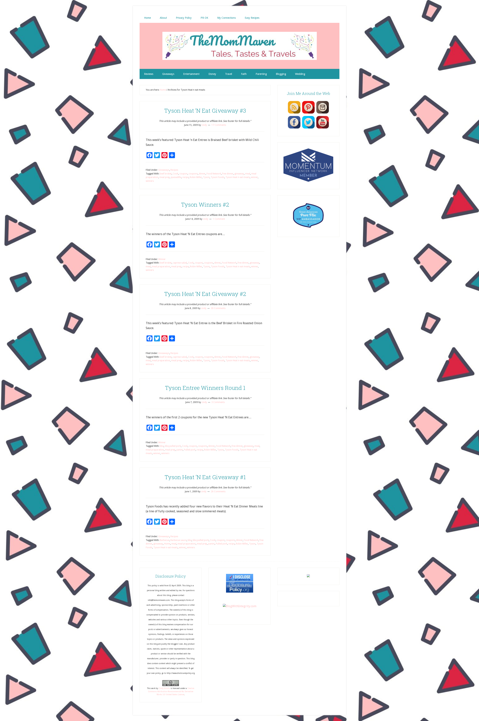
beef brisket (166, 173)
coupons (193, 173)
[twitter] (308, 128)
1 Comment (219, 219)
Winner (162, 259)
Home (167, 543)
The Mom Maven (239, 46)
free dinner (227, 173)
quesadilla (176, 177)
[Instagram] (322, 113)
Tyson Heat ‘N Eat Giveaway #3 (205, 110)
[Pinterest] (308, 113)
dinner (202, 173)
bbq (162, 446)
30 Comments (218, 308)
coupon (183, 173)
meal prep (164, 177)
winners (150, 181)
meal (247, 173)
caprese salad (180, 262)
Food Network (214, 173)
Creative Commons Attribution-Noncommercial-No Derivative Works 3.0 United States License (171, 691)
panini (179, 449)
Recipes (174, 170)
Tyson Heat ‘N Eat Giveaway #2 (205, 293)
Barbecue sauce (178, 540)
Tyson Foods (217, 177)
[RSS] (294, 113)
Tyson (206, 177)
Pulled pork (190, 449)
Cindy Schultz (164, 688)
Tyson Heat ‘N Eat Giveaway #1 (205, 477)
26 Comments (218, 491)
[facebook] (294, 128)
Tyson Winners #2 (205, 204)
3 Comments (218, 402)
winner (254, 177)
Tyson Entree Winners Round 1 (205, 387)
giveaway (239, 173)
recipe (185, 177)
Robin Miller (196, 177)
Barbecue (164, 540)
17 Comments (218, 125)
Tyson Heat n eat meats (237, 177)
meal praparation (161, 266)
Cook (175, 173)
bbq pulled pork (173, 446)
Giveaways (163, 170)
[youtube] (322, 128)
